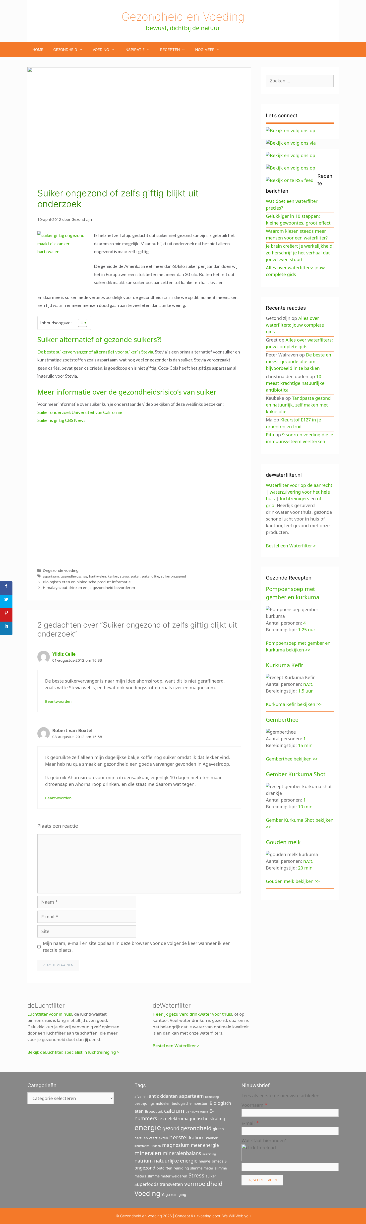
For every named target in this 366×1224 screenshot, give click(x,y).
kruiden (156, 1146)
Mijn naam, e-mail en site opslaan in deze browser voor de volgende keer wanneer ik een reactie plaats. (137, 946)
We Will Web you (236, 1216)
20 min (305, 868)
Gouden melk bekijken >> (293, 881)
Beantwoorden (58, 701)
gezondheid (196, 1128)
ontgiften (164, 1168)
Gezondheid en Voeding (183, 16)
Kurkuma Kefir (284, 665)
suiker (135, 576)
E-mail (250, 1122)
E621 (162, 1118)
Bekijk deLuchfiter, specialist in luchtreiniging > (73, 1052)
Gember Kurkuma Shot (295, 774)
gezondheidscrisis (74, 576)
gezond (170, 1128)
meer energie (205, 1145)
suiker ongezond (173, 576)
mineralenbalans (182, 1153)
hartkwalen (97, 576)
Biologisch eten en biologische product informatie (87, 581)
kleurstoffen (142, 1146)
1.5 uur (305, 691)
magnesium (176, 1145)
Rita (270, 435)
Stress (196, 1175)
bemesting (212, 1097)
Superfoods (146, 1184)
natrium (143, 1160)
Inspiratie (134, 49)
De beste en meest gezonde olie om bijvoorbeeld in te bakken (298, 361)
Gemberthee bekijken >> (292, 759)
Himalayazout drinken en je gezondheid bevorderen (89, 587)
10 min (305, 807)
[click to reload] (266, 1152)
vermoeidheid (203, 1184)
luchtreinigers (294, 499)
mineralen (147, 1153)
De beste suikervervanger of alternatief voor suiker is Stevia (95, 351)
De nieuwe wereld (196, 1111)
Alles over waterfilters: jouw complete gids (295, 325)
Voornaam (255, 1104)
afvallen (141, 1096)
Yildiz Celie (64, 654)
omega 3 (219, 1161)
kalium (197, 1137)
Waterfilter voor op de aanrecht (299, 485)
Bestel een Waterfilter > (176, 1046)
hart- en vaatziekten (151, 1138)
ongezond (144, 1168)
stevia (124, 576)
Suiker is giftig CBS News (61, 420)
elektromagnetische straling (196, 1118)
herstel (178, 1137)
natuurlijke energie (175, 1160)
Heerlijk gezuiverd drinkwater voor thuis (192, 1014)
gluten (218, 1128)
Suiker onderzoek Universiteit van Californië (79, 412)
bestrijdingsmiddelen (152, 1103)
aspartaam (51, 576)
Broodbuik (154, 1111)
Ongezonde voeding (60, 570)
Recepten (170, 49)
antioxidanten (163, 1096)
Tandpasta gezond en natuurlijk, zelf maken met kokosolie (298, 404)
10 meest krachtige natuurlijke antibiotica (295, 383)
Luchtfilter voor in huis (49, 1014)
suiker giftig (150, 576)
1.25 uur (306, 630)
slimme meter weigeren (167, 1176)
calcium (174, 1110)
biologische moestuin (190, 1103)
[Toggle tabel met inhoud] (80, 323)
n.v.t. (308, 684)
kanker (113, 576)
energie (147, 1127)
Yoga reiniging (174, 1194)
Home (37, 49)
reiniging (181, 1168)
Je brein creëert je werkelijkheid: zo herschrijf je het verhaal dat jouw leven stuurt (300, 252)
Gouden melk (283, 842)
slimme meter (201, 1168)
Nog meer (205, 49)
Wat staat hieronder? (264, 1140)
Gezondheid (65, 49)
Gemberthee (282, 719)
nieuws (205, 1161)
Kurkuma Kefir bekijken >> (293, 704)
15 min (305, 745)
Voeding (101, 49)
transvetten (171, 1184)
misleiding (209, 1154)
